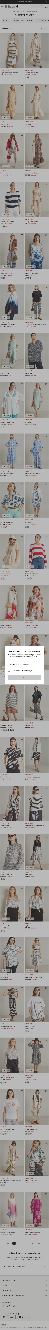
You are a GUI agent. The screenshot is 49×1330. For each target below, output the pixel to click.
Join (24, 678)
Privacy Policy (26, 671)
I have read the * (21, 671)
